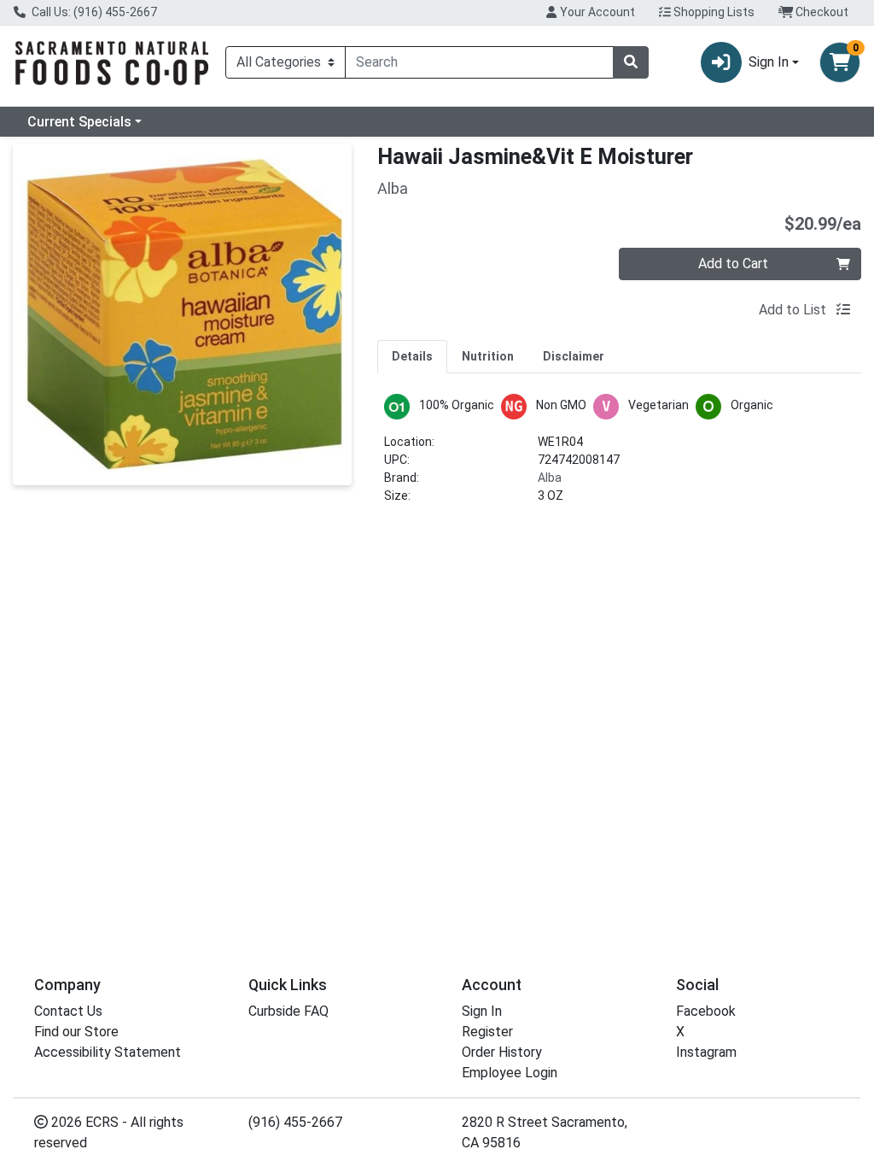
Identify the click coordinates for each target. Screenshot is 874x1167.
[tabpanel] (619, 456)
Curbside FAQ (288, 1011)
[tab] (412, 356)
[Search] (631, 62)
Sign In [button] (769, 62)
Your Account (596, 12)
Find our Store (76, 1031)
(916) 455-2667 (295, 1122)
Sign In (482, 1011)
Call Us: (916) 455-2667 (93, 12)
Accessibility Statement (107, 1052)
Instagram (706, 1052)
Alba (550, 477)
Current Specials (79, 122)
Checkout (820, 12)
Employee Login (509, 1072)
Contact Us (68, 1011)
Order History (502, 1052)
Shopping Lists (713, 12)
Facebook (706, 1011)
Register (487, 1031)
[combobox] (479, 62)
